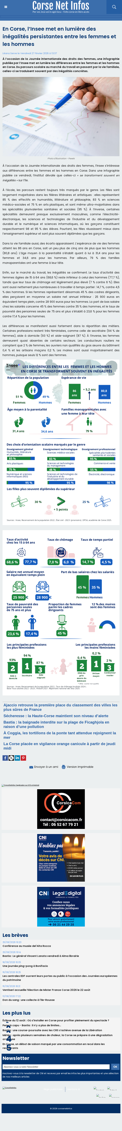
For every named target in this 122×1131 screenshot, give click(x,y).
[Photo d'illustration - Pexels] (61, 78)
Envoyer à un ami (46, 767)
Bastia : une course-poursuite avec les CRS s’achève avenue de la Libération (52, 1030)
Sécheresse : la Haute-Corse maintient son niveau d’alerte (55, 716)
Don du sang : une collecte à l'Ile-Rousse (29, 1000)
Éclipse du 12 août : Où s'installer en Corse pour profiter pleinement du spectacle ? (56, 1020)
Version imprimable (79, 767)
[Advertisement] (58, 1123)
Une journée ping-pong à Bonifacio (25, 966)
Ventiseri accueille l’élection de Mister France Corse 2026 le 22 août (46, 990)
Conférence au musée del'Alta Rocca (27, 946)
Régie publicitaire (53, 1089)
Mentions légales (76, 1089)
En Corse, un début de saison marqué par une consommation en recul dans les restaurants (54, 1046)
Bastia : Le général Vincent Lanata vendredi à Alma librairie (41, 956)
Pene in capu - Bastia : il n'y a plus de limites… (32, 1025)
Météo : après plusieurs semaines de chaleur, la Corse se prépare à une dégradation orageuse (57, 1037)
